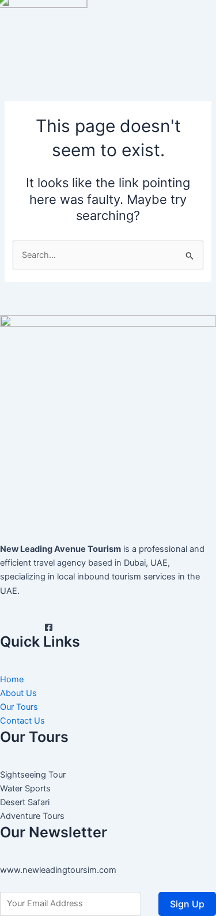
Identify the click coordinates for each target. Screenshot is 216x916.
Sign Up (187, 904)
